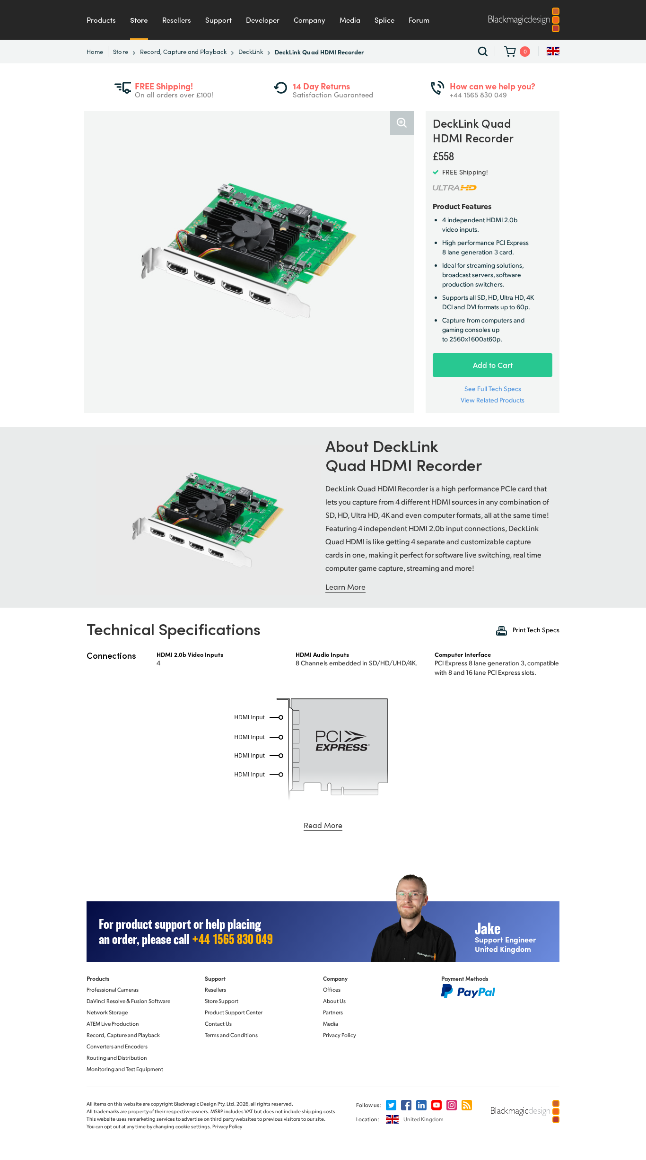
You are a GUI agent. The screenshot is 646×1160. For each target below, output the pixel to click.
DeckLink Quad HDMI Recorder (319, 51)
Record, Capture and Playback (183, 51)
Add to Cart (493, 365)
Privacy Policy (339, 1034)
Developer (262, 20)
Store (139, 20)
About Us (334, 1000)
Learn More (345, 587)
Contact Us (218, 1023)
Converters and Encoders (117, 1046)
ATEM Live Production (113, 1023)
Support (218, 20)
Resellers (176, 20)
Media (350, 20)
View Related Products (492, 400)
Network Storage (107, 1012)
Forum (419, 20)
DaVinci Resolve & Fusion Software (128, 1000)
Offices (331, 989)
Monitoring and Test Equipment (125, 1069)
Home (95, 51)
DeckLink (250, 51)
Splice (384, 20)
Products (101, 20)
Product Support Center (233, 1012)
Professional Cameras (113, 989)
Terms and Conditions (231, 1034)
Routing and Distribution (117, 1057)
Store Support (221, 1000)
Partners (333, 1012)
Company (309, 20)
